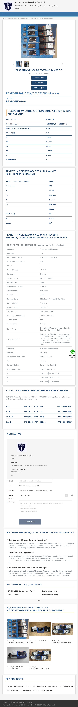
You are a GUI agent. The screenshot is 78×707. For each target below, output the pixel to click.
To (9, 486)
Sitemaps (29, 702)
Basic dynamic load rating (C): (18, 129)
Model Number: (12, 124)
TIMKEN (9, 417)
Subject (11, 491)
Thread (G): (10, 133)
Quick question (10, 497)
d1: (7, 151)
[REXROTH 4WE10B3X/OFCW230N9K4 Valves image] (39, 41)
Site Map (22, 702)
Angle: (8, 223)
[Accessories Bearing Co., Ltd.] (8, 5)
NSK (8, 407)
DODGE (43, 422)
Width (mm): (11, 160)
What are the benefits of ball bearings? (28, 568)
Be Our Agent (39, 88)
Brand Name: (11, 120)
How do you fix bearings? (21, 553)
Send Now (30, 522)
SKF (41, 407)
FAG (41, 412)
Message (11, 502)
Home (4, 18)
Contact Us (14, 702)
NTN (8, 412)
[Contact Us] (73, 353)
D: (7, 137)
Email (10, 481)
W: (7, 219)
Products (11, 18)
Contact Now (39, 78)
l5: (7, 146)
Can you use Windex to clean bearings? (28, 540)
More (39, 601)
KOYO (42, 417)
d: (7, 155)
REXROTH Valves (20, 18)
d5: (7, 142)
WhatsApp (39, 83)
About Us (6, 702)
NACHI (8, 422)
